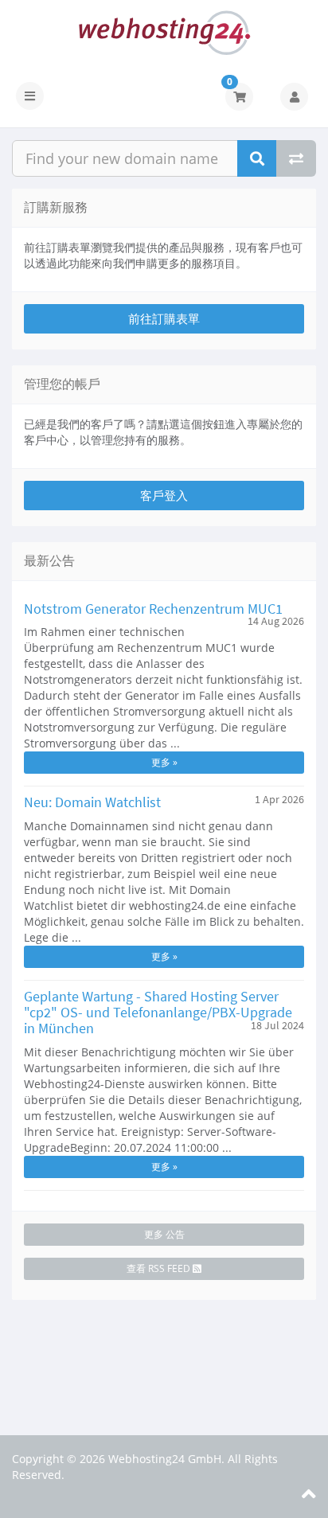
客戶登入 (164, 495)
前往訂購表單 (164, 318)
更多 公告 (164, 1234)
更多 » (164, 762)
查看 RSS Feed (160, 1268)
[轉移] (296, 158)
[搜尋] (257, 158)
